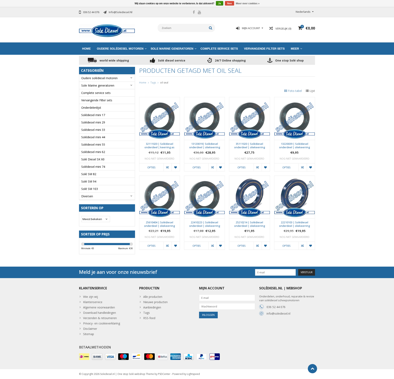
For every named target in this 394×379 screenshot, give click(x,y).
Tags (153, 82)
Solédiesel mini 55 (93, 144)
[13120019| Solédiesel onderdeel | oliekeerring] (204, 99)
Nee (229, 3)
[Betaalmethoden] (84, 356)
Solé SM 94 (88, 181)
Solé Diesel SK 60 (92, 159)
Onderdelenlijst (91, 108)
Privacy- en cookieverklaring (101, 323)
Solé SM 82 (88, 174)
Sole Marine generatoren (172, 48)
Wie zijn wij (90, 297)
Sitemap (88, 334)
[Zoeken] (210, 28)
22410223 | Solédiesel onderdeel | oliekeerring (204, 224)
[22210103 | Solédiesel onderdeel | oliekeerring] (294, 178)
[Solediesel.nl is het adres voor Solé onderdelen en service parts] (107, 30)
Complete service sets (219, 48)
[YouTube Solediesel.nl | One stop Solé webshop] (199, 12)
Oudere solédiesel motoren (120, 48)
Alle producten (152, 297)
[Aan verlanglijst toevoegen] (176, 167)
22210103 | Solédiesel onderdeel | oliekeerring (294, 224)
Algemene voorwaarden (99, 307)
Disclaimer (90, 329)
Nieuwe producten (155, 302)
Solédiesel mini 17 (93, 115)
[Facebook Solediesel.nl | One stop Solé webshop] (193, 12)
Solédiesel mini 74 (93, 167)
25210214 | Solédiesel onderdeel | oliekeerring (249, 224)
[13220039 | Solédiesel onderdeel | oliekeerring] (294, 99)
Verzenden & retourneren (100, 318)
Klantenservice (92, 302)
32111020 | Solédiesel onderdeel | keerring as (159, 145)
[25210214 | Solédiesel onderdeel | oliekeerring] (249, 178)
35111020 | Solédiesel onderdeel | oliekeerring (249, 145)
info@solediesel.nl (278, 313)
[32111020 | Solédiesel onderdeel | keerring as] (159, 99)
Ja (219, 3)
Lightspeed (193, 374)
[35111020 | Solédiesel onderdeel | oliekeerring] (249, 99)
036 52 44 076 (276, 307)
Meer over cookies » (248, 3)
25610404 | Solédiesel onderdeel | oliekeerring (159, 224)
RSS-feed (149, 318)
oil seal (164, 82)
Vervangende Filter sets (264, 48)
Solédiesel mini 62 (93, 152)
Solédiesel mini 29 (93, 122)
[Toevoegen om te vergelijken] (168, 167)
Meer (295, 48)
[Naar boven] (312, 368)
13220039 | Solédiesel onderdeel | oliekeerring (294, 145)
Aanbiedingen (152, 307)
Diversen (87, 196)
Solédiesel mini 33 (93, 130)
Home (86, 48)
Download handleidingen (99, 313)
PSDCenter (164, 374)
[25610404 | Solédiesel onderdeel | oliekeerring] (159, 178)
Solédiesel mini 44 (93, 137)
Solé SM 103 (89, 189)
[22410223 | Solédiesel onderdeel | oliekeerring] (204, 178)
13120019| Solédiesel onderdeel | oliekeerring (204, 145)
